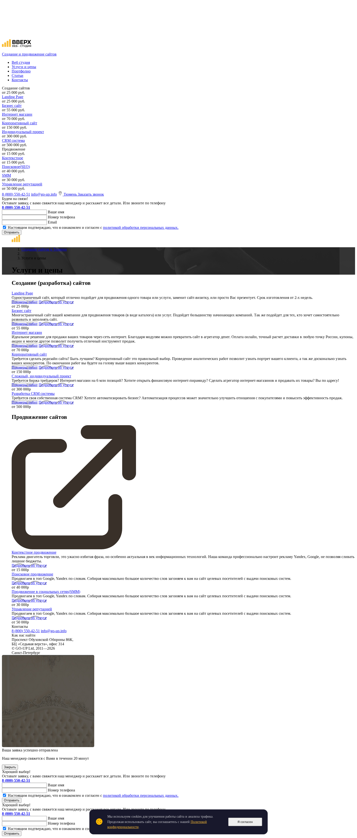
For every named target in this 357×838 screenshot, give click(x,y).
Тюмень (71, 194)
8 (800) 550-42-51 (16, 194)
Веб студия (21, 62)
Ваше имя (56, 212)
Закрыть (10, 767)
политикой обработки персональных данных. (140, 227)
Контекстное (12, 158)
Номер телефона (61, 217)
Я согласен (245, 822)
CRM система (13, 140)
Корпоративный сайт (19, 123)
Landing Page (12, 97)
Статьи (17, 75)
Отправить (11, 232)
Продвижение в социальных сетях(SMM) (46, 592)
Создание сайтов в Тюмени (44, 249)
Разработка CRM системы (33, 393)
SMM (6, 175)
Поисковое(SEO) (16, 167)
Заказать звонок (91, 194)
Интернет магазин (17, 114)
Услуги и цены (24, 67)
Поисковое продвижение (32, 574)
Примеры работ (25, 302)
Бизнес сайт (12, 106)
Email (52, 222)
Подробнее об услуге (56, 302)
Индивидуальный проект (23, 132)
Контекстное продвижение (34, 552)
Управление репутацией (22, 184)
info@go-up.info (44, 194)
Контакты (20, 80)
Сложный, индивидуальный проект (41, 376)
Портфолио (21, 71)
